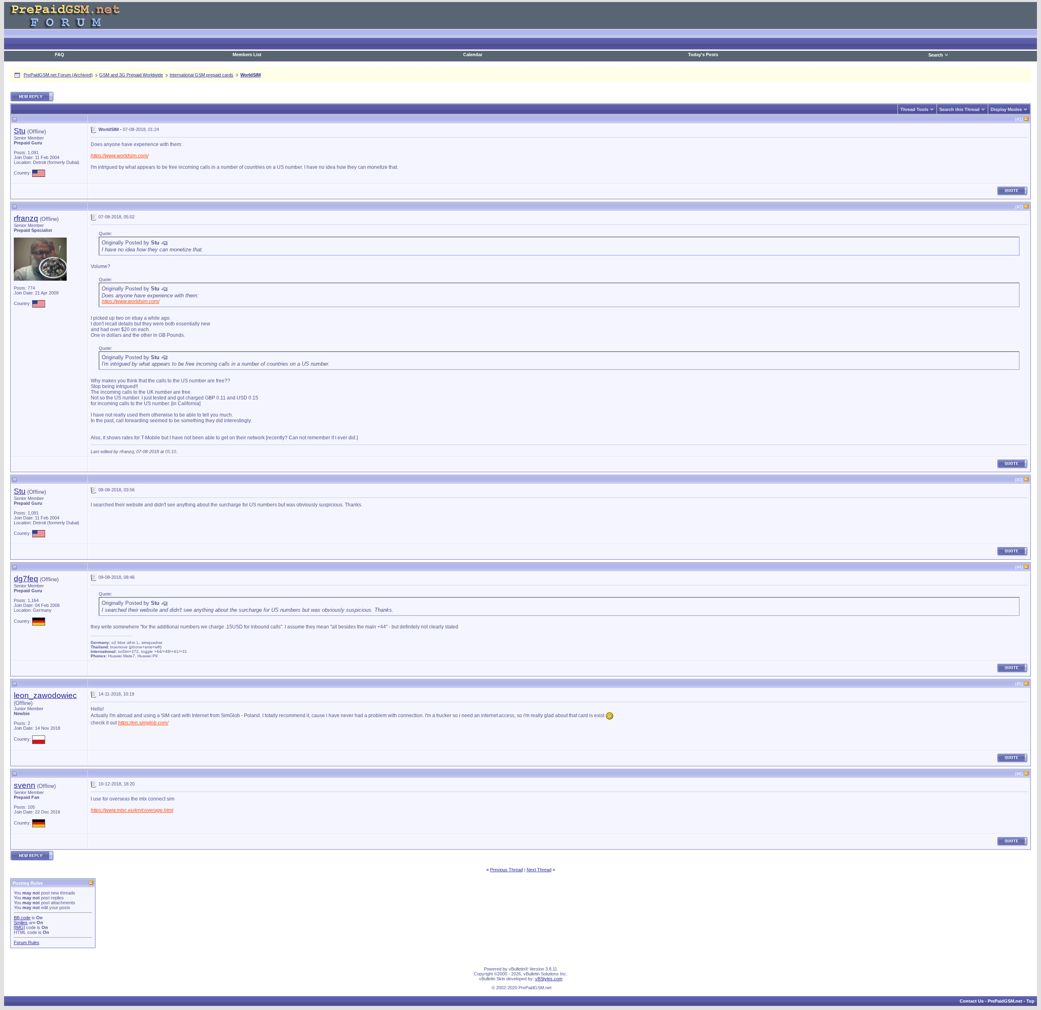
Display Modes (1006, 109)
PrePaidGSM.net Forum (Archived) (58, 74)
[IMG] (19, 927)
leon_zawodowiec (45, 695)
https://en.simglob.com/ (143, 723)
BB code (22, 917)
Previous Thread (506, 869)
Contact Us (972, 1001)
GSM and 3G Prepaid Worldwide (131, 74)
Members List (247, 54)
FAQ (59, 54)
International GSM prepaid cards (201, 74)
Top (1030, 1001)
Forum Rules (26, 942)
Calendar (472, 54)
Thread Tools (914, 109)
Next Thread (539, 869)
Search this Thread (959, 109)
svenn (24, 785)
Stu (20, 131)
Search (935, 54)
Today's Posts (703, 54)
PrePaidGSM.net (1005, 1001)
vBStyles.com (548, 978)
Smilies (21, 922)
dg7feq (26, 578)
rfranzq (26, 218)
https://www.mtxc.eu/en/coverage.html (132, 810)
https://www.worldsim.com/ (119, 156)
